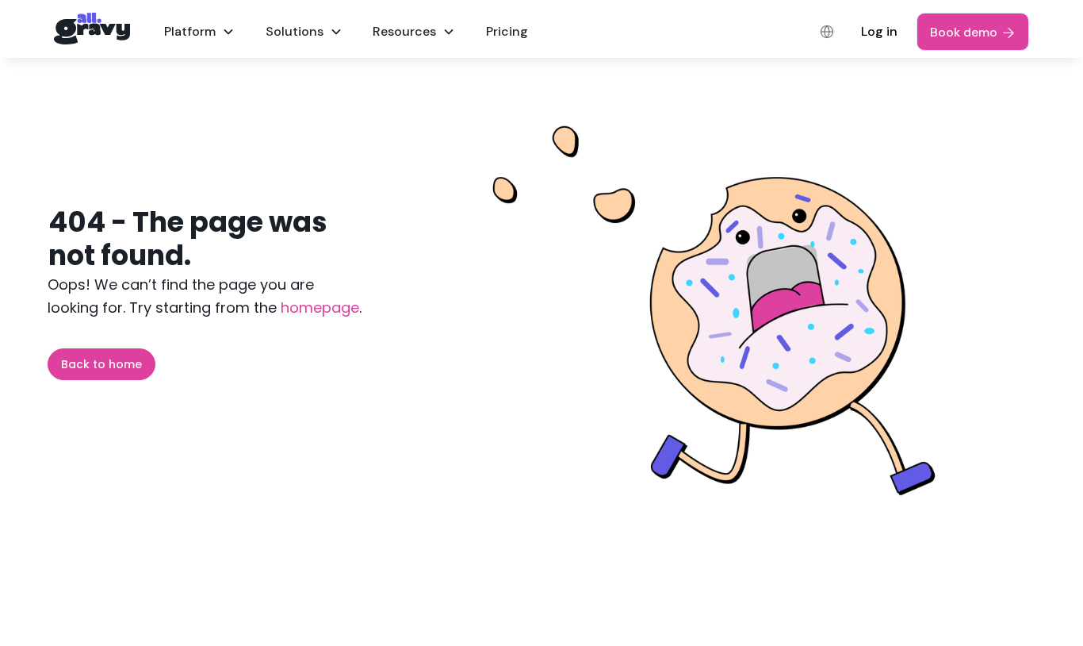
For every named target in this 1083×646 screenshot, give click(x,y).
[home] (92, 29)
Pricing (507, 31)
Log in (879, 31)
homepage (318, 307)
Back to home (101, 364)
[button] (199, 31)
